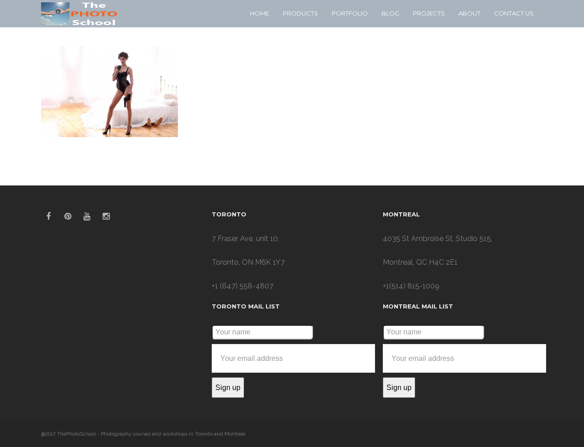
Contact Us (514, 13)
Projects (429, 13)
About (469, 13)
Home (259, 13)
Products (300, 13)
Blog (390, 13)
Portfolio (350, 13)
